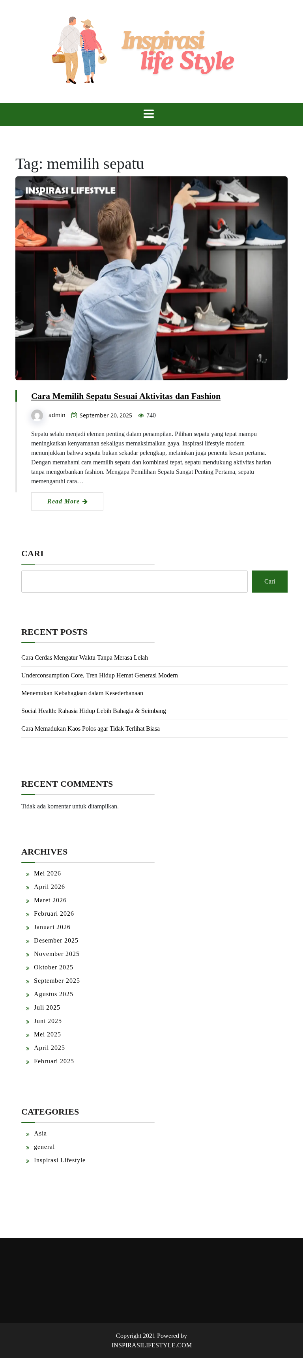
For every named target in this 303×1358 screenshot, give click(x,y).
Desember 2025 (56, 940)
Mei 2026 (47, 873)
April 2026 (49, 886)
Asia (40, 1133)
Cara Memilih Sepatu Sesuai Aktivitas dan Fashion (126, 396)
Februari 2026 (54, 913)
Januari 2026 (52, 927)
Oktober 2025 (53, 967)
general (44, 1146)
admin (57, 415)
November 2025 (57, 953)
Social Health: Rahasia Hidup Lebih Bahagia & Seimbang (93, 710)
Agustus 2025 (53, 994)
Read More (64, 501)
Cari (32, 553)
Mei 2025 (47, 1034)
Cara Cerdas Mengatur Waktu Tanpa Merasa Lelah (84, 657)
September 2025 (57, 980)
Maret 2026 (50, 900)
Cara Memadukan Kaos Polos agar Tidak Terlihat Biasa (90, 728)
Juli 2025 (47, 1007)
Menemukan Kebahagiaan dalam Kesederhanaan (82, 693)
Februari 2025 (54, 1061)
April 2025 (49, 1047)
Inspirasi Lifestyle (60, 1160)
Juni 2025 (48, 1021)
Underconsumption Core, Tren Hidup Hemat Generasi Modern (99, 675)
